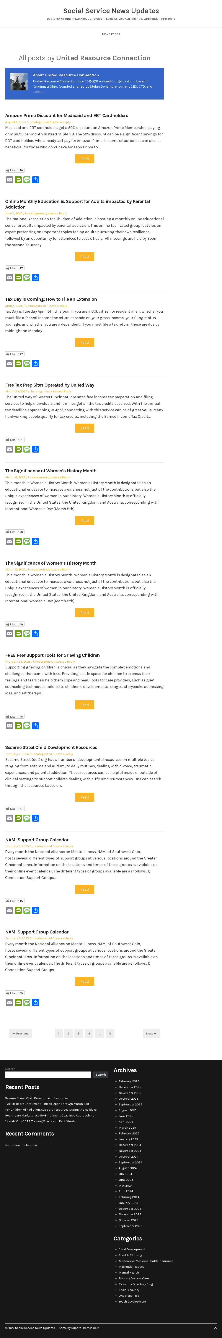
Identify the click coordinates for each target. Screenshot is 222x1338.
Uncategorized (39, 122)
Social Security (129, 1290)
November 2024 (130, 1151)
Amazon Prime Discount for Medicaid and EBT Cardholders (66, 115)
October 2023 (129, 1220)
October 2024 (128, 1156)
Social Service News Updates (111, 10)
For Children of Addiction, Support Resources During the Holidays (51, 1110)
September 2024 (130, 1162)
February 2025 (129, 1133)
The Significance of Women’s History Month (50, 471)
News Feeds (111, 34)
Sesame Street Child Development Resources (51, 747)
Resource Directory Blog (136, 1284)
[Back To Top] (215, 1328)
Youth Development (132, 1301)
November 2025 (130, 1093)
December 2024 (130, 1145)
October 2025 (128, 1098)
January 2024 (128, 1203)
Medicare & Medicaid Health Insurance (146, 1261)
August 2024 (128, 1168)
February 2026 (129, 1081)
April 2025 (126, 1122)
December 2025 (130, 1087)
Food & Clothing (130, 1255)
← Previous (21, 1033)
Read (84, 158)
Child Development (132, 1249)
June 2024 (126, 1180)
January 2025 (128, 1139)
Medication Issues (131, 1267)
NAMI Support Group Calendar (37, 840)
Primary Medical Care (134, 1278)
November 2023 (130, 1214)
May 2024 (125, 1185)
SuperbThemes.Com (85, 1328)
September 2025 (130, 1104)
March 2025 (127, 1127)
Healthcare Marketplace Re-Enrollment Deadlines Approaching (49, 1115)
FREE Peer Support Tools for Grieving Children (52, 655)
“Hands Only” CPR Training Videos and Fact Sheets (40, 1121)
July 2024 (125, 1174)
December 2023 (130, 1209)
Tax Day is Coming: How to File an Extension (51, 299)
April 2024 (126, 1191)
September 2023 (130, 1226)
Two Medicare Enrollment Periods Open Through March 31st (47, 1104)
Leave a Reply (61, 122)
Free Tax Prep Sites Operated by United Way (49, 385)
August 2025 (128, 1110)
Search (10, 1069)
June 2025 (126, 1116)
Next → (151, 1033)
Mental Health (129, 1272)
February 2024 (129, 1197)
